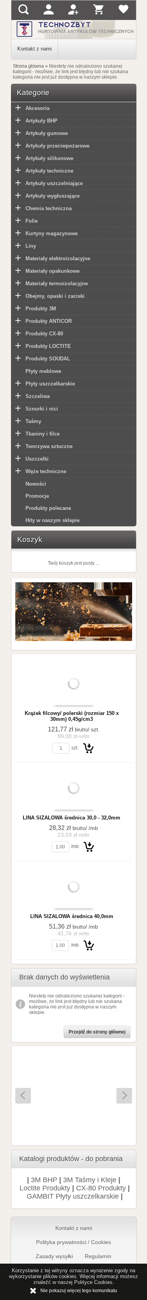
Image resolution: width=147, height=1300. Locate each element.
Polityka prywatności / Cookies (73, 1242)
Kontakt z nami (34, 49)
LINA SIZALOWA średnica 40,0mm (71, 916)
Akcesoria (37, 108)
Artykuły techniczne (49, 171)
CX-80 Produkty (101, 1188)
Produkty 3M (40, 308)
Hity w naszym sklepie (52, 520)
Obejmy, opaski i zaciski (55, 296)
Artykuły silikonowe (49, 158)
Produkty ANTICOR (48, 321)
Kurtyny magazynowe (51, 233)
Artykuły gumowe (46, 133)
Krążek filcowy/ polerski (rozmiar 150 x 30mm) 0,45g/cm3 (72, 716)
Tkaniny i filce (42, 434)
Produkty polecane (48, 508)
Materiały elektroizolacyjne (57, 258)
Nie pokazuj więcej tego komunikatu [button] (78, 1290)
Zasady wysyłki (54, 1256)
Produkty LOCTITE (48, 346)
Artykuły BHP (41, 121)
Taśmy (33, 421)
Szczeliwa (37, 396)
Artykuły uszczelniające (54, 183)
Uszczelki (37, 459)
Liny (30, 246)
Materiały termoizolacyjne (56, 283)
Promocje (37, 496)
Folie (31, 221)
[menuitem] (34, 49)
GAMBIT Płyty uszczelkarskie (73, 1196)
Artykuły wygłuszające (52, 196)
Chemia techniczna (48, 208)
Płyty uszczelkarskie (50, 384)
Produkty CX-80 (44, 334)
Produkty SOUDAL (47, 359)
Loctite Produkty (45, 1188)
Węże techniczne (45, 471)
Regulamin (98, 1256)
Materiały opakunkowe (52, 271)
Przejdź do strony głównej (97, 1032)
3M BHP (44, 1180)
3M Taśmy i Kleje (89, 1180)
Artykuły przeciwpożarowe (57, 146)
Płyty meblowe (43, 371)
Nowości (35, 484)
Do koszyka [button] (88, 748)
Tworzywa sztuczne (49, 446)
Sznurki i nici (41, 409)
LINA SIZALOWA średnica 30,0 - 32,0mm (71, 818)
